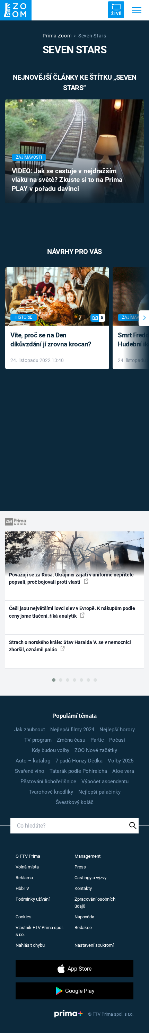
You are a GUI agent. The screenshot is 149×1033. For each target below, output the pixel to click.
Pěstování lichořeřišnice (48, 781)
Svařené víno (29, 771)
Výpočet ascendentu (105, 781)
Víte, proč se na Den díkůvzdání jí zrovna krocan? (50, 340)
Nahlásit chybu (30, 945)
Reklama (24, 877)
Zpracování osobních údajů (94, 903)
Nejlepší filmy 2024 (72, 729)
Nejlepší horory (117, 729)
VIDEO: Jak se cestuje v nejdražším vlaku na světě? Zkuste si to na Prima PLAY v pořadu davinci (67, 180)
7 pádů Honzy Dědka (79, 761)
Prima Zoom (57, 35)
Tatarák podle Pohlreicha (78, 771)
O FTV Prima (28, 856)
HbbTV (22, 888)
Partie (97, 740)
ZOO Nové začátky (95, 750)
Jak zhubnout (29, 729)
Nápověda (84, 916)
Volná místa (27, 866)
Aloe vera (123, 771)
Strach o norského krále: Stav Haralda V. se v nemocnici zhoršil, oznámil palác (70, 645)
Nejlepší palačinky (99, 792)
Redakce (83, 927)
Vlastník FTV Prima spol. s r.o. (39, 931)
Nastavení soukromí (94, 945)
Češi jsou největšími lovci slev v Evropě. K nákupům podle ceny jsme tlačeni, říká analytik (72, 612)
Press (80, 866)
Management (87, 856)
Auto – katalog (33, 761)
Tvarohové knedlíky (51, 792)
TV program (38, 740)
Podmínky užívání (33, 899)
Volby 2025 (120, 761)
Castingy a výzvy (90, 877)
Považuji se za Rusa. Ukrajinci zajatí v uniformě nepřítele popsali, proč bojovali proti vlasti (71, 578)
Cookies (24, 916)
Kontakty (83, 888)
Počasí (117, 740)
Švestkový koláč (75, 802)
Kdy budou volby (50, 750)
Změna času (71, 740)
